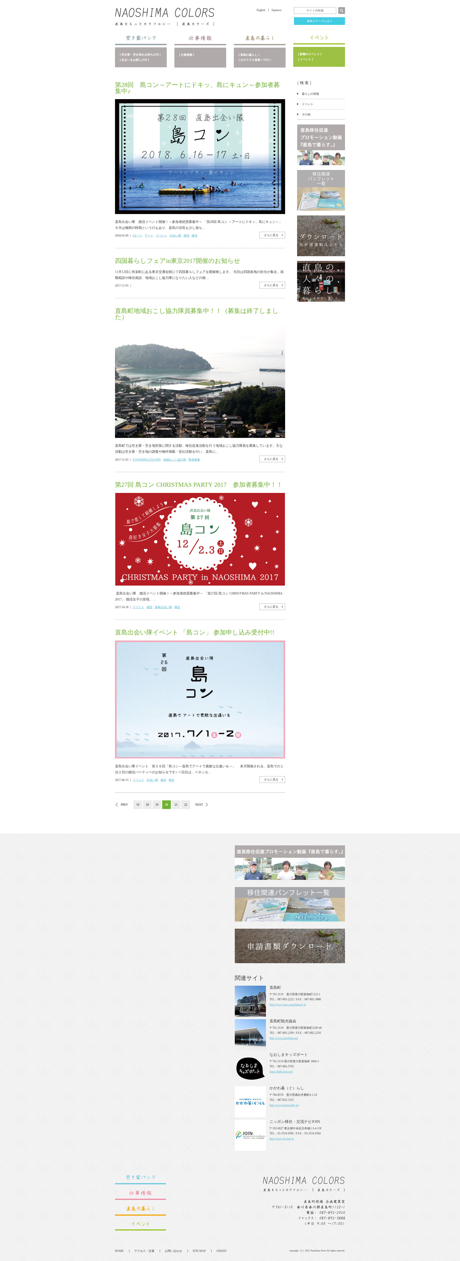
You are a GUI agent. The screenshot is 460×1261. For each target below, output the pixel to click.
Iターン (137, 235)
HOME (119, 1251)
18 (147, 804)
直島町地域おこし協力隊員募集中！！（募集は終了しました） (197, 314)
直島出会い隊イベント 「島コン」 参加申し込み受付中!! (194, 632)
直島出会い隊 (163, 607)
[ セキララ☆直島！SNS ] (254, 60)
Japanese (276, 10)
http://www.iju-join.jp (282, 1138)
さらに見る (271, 235)
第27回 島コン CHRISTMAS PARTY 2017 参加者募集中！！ (199, 484)
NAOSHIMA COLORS (147, 459)
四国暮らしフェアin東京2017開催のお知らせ (177, 260)
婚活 (186, 235)
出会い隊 (175, 235)
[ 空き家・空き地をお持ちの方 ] (140, 54)
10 (137, 804)
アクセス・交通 (144, 1251)
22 (185, 804)
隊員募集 (194, 459)
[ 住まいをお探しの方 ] (134, 60)
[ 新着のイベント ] (310, 54)
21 (176, 804)
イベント (307, 104)
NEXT (199, 804)
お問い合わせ (173, 1251)
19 (156, 804)
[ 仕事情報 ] (186, 55)
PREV (124, 804)
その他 (306, 114)
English (261, 10)
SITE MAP (199, 1251)
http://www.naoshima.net (284, 1038)
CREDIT (221, 1251)
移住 (194, 235)
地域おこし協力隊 (174, 459)
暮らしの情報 (310, 93)
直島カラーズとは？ (320, 21)
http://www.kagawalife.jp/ (284, 1105)
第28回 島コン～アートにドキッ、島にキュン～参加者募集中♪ (197, 88)
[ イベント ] (305, 59)
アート (149, 235)
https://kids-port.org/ (281, 1071)
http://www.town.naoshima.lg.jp (288, 1004)
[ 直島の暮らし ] (249, 55)
